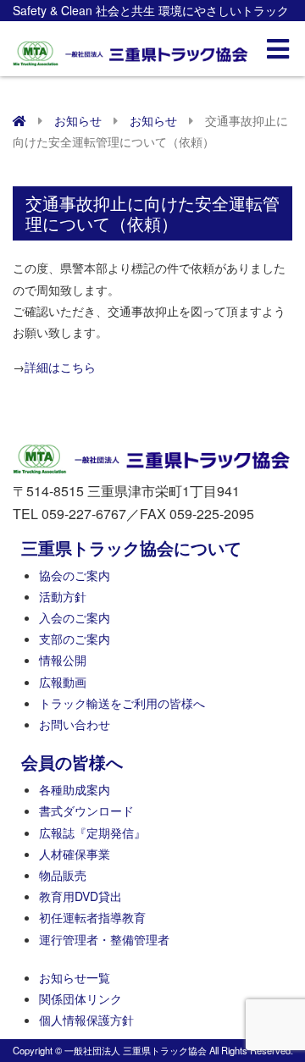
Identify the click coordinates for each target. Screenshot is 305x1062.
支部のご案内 (74, 638)
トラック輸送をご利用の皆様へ (122, 702)
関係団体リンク (80, 998)
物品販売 (62, 874)
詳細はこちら (60, 366)
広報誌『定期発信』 (92, 832)
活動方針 (62, 596)
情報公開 (62, 659)
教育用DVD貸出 (80, 896)
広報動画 (62, 681)
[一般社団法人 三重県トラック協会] (131, 49)
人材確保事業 (74, 853)
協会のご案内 (74, 575)
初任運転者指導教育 (92, 917)
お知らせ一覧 (74, 977)
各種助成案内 (74, 789)
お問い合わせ (74, 724)
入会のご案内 (74, 617)
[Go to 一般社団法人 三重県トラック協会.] (19, 120)
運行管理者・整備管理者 (104, 939)
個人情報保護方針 (86, 1019)
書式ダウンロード (86, 810)
